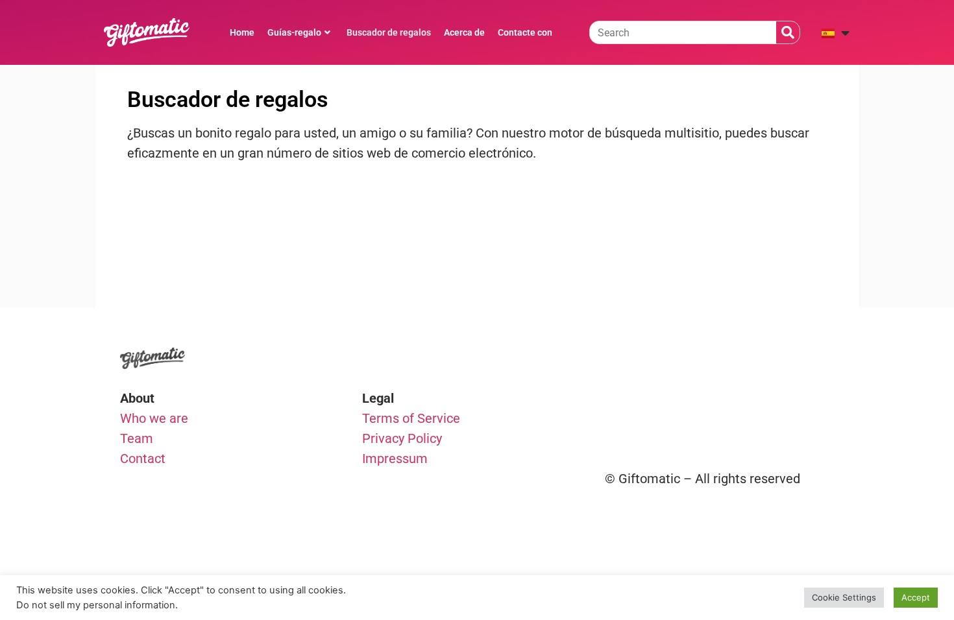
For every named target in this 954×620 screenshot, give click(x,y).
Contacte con (525, 32)
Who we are (154, 418)
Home (242, 32)
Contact (142, 458)
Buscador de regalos (389, 32)
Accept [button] (915, 597)
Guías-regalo (294, 32)
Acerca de (464, 32)
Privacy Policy (402, 438)
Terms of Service (411, 418)
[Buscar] (788, 32)
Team (136, 438)
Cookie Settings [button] (844, 597)
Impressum (395, 458)
